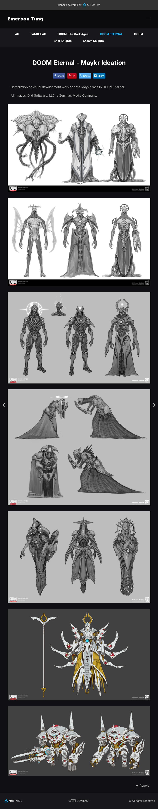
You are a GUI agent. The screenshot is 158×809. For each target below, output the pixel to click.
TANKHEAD (38, 34)
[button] (142, 786)
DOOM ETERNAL (111, 34)
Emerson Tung (25, 19)
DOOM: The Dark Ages (73, 34)
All (17, 34)
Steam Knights (93, 40)
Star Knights (63, 40)
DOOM (138, 34)
